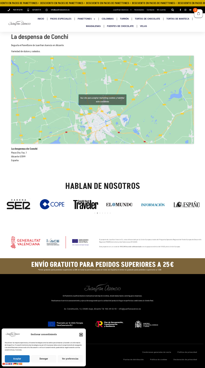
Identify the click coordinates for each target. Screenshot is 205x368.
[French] (12, 363)
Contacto (150, 10)
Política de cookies (158, 360)
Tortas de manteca (177, 19)
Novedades (139, 10)
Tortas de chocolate (147, 19)
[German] (15, 363)
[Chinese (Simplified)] (3, 363)
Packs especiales (60, 19)
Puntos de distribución (133, 360)
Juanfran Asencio (120, 10)
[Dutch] (6, 363)
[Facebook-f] (180, 10)
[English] (9, 363)
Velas (143, 26)
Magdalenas (93, 26)
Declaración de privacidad (185, 360)
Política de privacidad (187, 352)
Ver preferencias (70, 358)
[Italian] (18, 363)
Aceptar (17, 358)
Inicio (41, 19)
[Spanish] (21, 363)
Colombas (108, 19)
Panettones (85, 19)
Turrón (124, 19)
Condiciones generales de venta (156, 352)
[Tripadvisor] (190, 10)
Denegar (44, 358)
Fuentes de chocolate (120, 26)
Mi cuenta (161, 10)
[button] (81, 334)
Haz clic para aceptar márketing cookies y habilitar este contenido (102, 99)
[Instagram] (185, 10)
